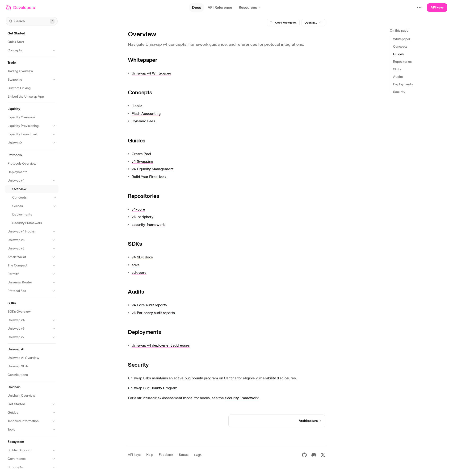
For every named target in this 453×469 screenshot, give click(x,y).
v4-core (138, 209)
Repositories (143, 195)
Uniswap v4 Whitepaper (151, 73)
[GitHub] (304, 454)
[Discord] (313, 454)
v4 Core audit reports (149, 305)
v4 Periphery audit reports (153, 313)
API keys (437, 7)
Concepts (140, 92)
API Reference (220, 7)
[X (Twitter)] (323, 455)
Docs (196, 7)
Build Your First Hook (149, 176)
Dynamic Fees (143, 121)
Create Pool (141, 154)
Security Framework (242, 398)
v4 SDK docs (142, 257)
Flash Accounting (146, 113)
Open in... (311, 22)
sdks (135, 265)
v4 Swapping (142, 161)
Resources (248, 7)
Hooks (137, 106)
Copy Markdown (286, 22)
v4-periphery (142, 217)
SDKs (135, 243)
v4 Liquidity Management (152, 169)
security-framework (148, 224)
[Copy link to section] (160, 60)
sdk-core (139, 272)
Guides (136, 140)
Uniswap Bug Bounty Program (152, 388)
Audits (136, 291)
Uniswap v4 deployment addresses (161, 345)
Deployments (144, 331)
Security (138, 364)
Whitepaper (142, 59)
